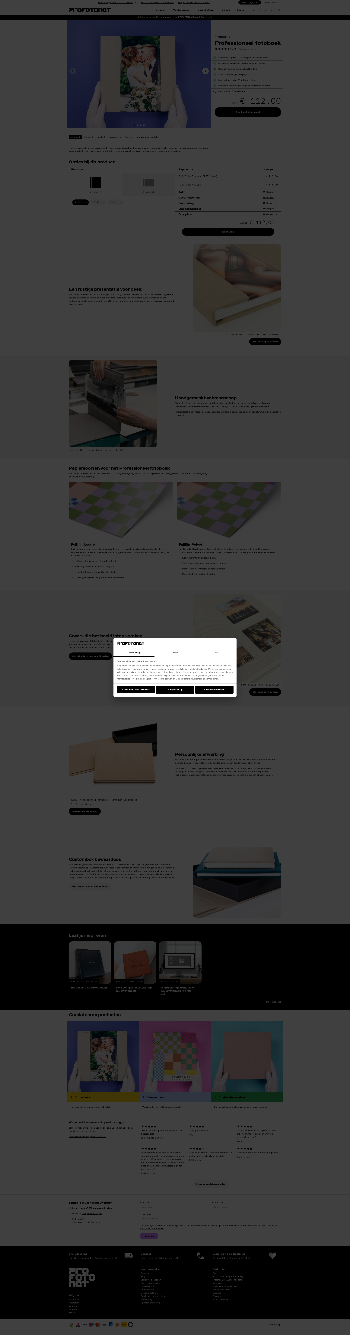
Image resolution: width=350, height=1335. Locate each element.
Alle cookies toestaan (214, 689)
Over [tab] (216, 652)
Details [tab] (175, 652)
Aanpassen (173, 689)
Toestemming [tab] (133, 652)
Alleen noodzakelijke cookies (136, 689)
